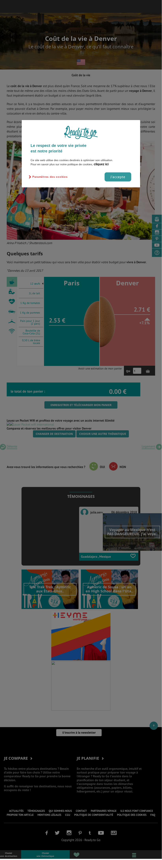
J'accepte (117, 177)
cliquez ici (101, 164)
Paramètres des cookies (49, 176)
